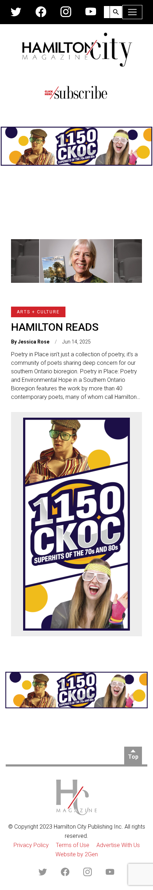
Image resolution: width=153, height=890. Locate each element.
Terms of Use (72, 845)
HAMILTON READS (55, 327)
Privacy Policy (31, 845)
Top (133, 756)
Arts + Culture (38, 311)
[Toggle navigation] (132, 12)
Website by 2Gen (77, 854)
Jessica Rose (33, 342)
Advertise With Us (118, 845)
